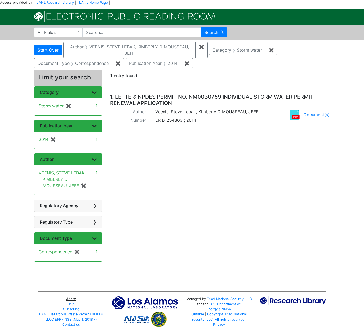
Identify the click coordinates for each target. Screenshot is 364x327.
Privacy (219, 324)
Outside (197, 314)
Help (71, 304)
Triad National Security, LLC (229, 299)
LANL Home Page (93, 3)
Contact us (71, 324)
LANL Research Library (55, 3)
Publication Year (56, 125)
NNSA (226, 309)
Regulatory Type (56, 222)
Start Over (48, 50)
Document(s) (317, 114)
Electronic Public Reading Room (124, 16)
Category (49, 92)
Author (47, 159)
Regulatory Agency (59, 205)
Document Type (56, 238)
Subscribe (71, 309)
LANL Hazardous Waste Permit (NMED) (71, 314)
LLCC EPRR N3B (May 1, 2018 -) (71, 319)
